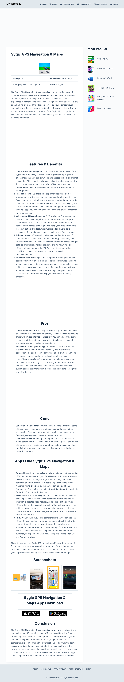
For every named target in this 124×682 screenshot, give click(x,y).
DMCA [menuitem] (88, 669)
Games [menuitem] (115, 4)
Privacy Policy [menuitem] (60, 669)
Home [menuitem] (44, 4)
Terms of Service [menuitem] (76, 669)
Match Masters (104, 108)
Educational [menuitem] (101, 4)
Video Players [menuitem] (68, 4)
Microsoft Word (104, 78)
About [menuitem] (35, 669)
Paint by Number (105, 68)
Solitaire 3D (102, 59)
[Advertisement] (62, 26)
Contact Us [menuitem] (46, 669)
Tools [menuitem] (54, 4)
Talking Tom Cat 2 (105, 88)
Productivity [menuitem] (85, 4)
